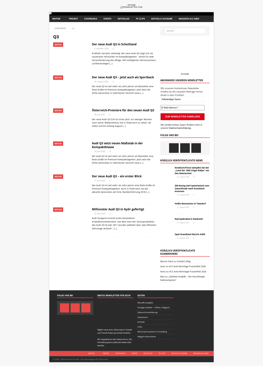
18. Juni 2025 (99, 151)
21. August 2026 (183, 177)
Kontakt (141, 322)
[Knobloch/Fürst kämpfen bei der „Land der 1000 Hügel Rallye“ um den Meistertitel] (166, 170)
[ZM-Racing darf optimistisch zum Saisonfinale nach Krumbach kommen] (166, 188)
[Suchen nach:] (185, 30)
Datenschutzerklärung (180, 128)
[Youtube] (196, 148)
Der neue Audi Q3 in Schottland (114, 44)
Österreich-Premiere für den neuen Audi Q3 (123, 110)
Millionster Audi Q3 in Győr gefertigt (118, 209)
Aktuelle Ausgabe (161, 18)
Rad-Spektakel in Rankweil (189, 218)
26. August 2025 (101, 81)
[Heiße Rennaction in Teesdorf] (166, 206)
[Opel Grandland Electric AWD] (166, 237)
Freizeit (73, 18)
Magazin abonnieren (146, 336)
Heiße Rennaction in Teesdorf (190, 203)
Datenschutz (122, 339)
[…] (110, 63)
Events (107, 18)
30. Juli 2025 (99, 114)
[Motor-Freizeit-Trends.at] (62, 13)
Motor (56, 18)
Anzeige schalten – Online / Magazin (153, 307)
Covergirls (90, 18)
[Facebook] (174, 148)
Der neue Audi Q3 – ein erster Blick (117, 176)
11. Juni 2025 (99, 180)
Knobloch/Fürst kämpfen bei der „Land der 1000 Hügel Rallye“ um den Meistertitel (192, 170)
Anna (163, 271)
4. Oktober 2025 (101, 48)
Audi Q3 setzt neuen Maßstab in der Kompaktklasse (117, 145)
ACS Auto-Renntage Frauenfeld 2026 (187, 266)
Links (139, 326)
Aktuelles (124, 18)
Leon (162, 266)
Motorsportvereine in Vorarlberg (152, 331)
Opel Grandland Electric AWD (190, 234)
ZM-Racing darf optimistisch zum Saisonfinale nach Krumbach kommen (192, 188)
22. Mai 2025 (99, 213)
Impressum (142, 317)
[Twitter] (185, 148)
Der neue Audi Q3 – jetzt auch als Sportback (123, 77)
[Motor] (71, 55)
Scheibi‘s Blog (184, 261)
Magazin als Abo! (189, 18)
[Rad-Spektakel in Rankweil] (166, 222)
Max (162, 276)
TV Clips (140, 18)
